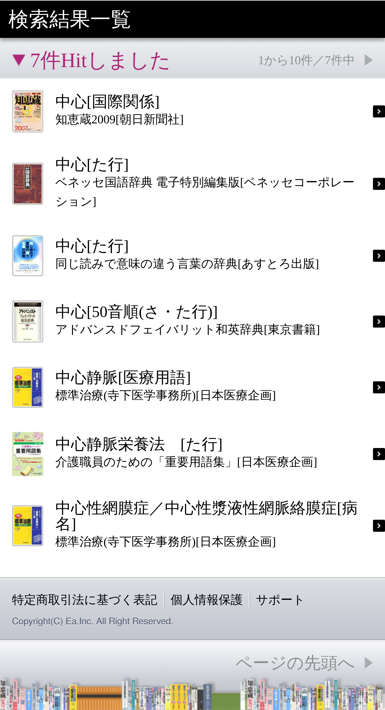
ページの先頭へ (295, 663)
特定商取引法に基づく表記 (84, 599)
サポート (280, 599)
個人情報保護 (207, 599)
